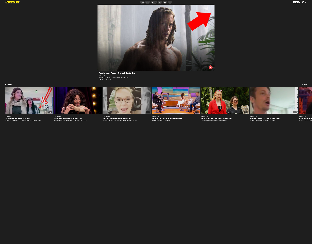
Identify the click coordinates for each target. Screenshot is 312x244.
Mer (170, 2)
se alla (304, 84)
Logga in (296, 2)
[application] (156, 38)
